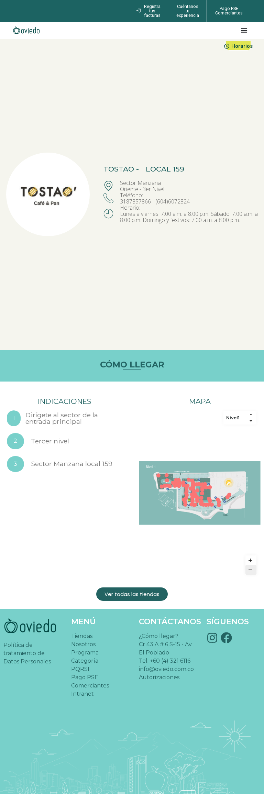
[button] (132, 594)
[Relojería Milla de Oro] (167, 475)
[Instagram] (212, 637)
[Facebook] (226, 637)
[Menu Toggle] (244, 30)
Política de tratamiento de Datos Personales (27, 653)
